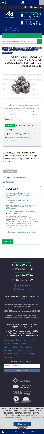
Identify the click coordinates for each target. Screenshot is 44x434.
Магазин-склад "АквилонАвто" (18, 202)
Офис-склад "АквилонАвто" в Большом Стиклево (17, 195)
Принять (22, 424)
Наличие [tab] (7, 242)
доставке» (22, 232)
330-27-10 (22, 275)
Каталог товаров (9, 36)
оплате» (32, 232)
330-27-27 (22, 264)
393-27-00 (22, 279)
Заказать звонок (24, 286)
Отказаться (22, 428)
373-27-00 (22, 268)
